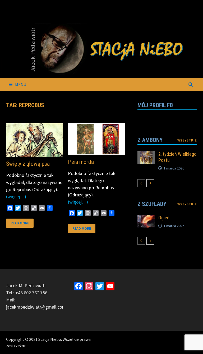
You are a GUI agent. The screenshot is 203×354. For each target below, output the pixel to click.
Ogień (163, 217)
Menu (20, 84)
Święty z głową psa (28, 164)
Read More (19, 223)
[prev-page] (141, 183)
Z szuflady (151, 204)
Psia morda (81, 162)
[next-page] (150, 183)
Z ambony (150, 140)
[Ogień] (146, 218)
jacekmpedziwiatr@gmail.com (36, 307)
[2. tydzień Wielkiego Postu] (146, 155)
